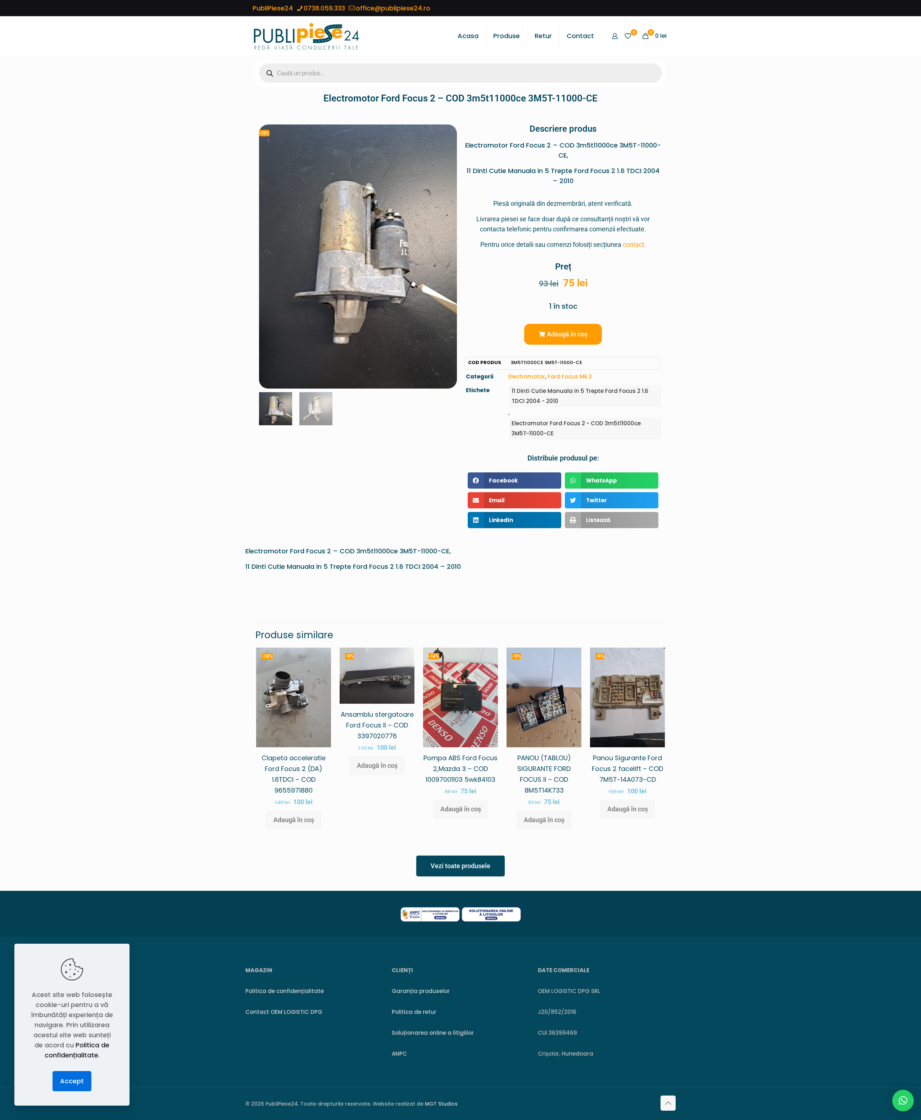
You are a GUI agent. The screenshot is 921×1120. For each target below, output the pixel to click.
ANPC (399, 1053)
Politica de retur (414, 1012)
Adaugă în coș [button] (293, 820)
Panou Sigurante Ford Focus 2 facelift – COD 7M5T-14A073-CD (627, 768)
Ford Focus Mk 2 (570, 376)
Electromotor (526, 376)
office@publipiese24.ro (393, 8)
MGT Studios (441, 1103)
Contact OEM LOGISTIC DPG (283, 1012)
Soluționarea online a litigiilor (433, 1033)
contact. (634, 244)
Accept (72, 1080)
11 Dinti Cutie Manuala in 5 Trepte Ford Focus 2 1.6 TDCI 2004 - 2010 (580, 396)
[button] (563, 334)
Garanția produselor (421, 991)
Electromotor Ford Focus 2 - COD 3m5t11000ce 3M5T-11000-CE (576, 428)
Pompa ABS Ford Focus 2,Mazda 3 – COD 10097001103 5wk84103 (460, 768)
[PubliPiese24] (306, 36)
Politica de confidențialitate (284, 991)
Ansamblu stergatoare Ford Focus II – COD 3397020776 (377, 725)
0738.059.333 (324, 8)
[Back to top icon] (668, 1103)
